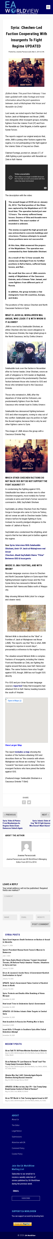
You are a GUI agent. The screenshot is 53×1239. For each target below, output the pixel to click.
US (6, 1068)
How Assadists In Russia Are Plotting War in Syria (23, 1022)
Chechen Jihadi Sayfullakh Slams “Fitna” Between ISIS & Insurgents (24, 557)
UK (46, 1053)
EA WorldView (30, 1235)
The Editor (16, 1125)
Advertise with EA (18, 1142)
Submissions (17, 1136)
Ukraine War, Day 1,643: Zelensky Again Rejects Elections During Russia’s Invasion (23, 1076)
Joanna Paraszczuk (23, 52)
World (11, 1055)
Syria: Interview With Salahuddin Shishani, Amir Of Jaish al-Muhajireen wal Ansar (25, 548)
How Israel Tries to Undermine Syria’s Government (24, 1004)
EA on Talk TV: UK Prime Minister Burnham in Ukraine (26, 1051)
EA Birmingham (19, 1053)
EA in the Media (30, 1053)
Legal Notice (17, 1131)
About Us (15, 1119)
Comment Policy (18, 1148)
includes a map (22, 752)
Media (42, 1053)
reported (17, 686)
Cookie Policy (17, 1154)
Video (7, 1055)
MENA (45, 1067)
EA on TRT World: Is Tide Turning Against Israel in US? (26, 1098)
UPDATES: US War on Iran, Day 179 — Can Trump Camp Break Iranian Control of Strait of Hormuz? (25, 1088)
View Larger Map (13, 745)
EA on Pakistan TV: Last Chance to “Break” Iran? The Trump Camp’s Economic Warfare (25, 1063)
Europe (37, 1053)
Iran (36, 1067)
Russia (22, 1080)
